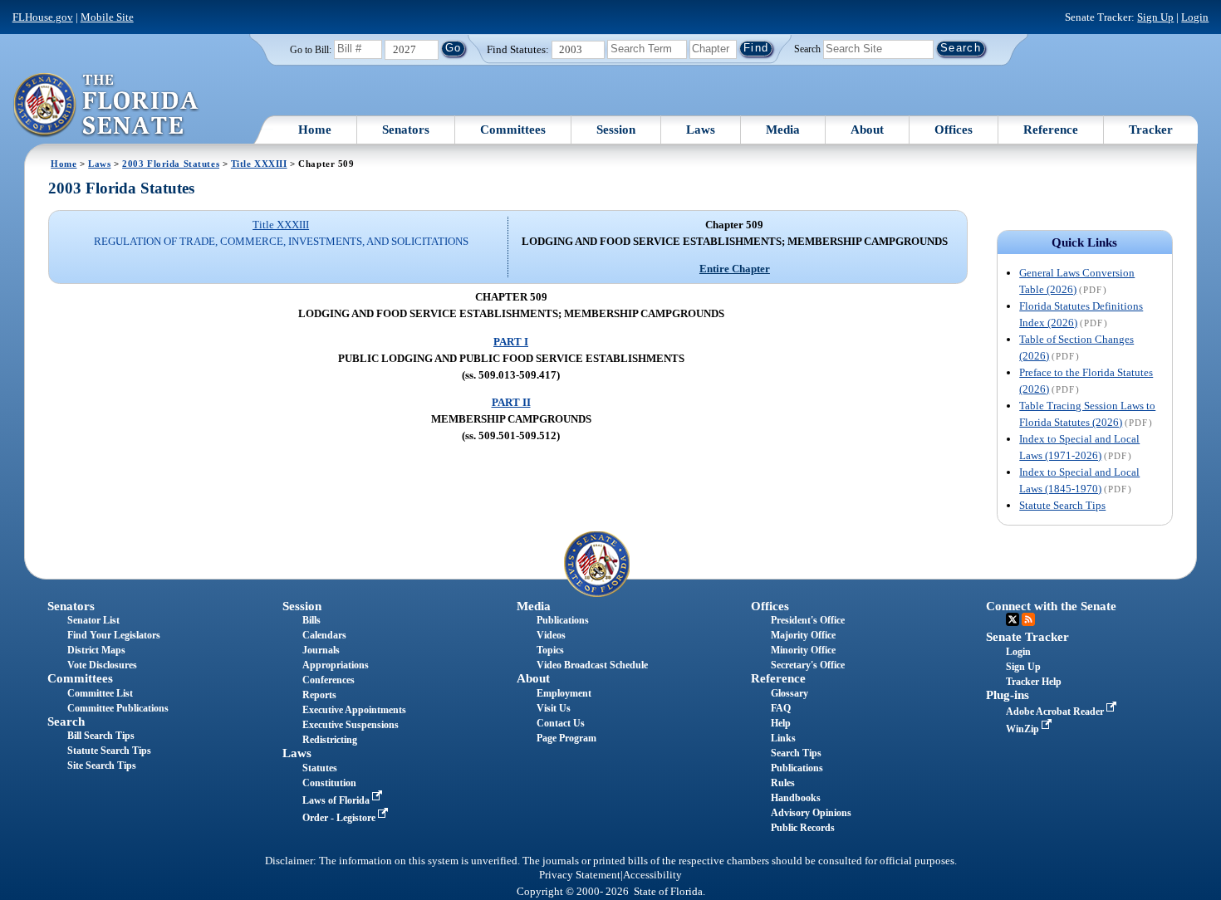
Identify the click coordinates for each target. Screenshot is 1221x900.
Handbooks (796, 798)
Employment (564, 693)
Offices (953, 129)
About (867, 129)
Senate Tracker (1027, 636)
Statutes (319, 768)
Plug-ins (1007, 695)
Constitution (329, 783)
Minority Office (803, 650)
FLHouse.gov (42, 17)
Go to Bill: (310, 50)
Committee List (100, 693)
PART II (511, 402)
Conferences (328, 680)
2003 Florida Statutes (170, 164)
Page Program (566, 738)
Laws (700, 129)
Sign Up (1155, 17)
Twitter (1012, 619)
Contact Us (561, 723)
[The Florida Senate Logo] (106, 105)
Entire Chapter (734, 268)
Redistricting (329, 740)
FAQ (781, 708)
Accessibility (652, 875)
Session (615, 129)
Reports (319, 695)
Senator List (93, 620)
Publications (563, 620)
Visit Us (554, 708)
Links (783, 738)
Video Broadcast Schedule (592, 665)
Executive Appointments (354, 710)
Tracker (1151, 129)
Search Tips (796, 753)
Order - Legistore (340, 818)
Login (1195, 17)
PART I (510, 341)
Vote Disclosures (102, 665)
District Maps (96, 650)
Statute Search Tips (1062, 505)
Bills (311, 620)
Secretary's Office (808, 665)
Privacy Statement (579, 875)
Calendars (324, 635)
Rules (783, 783)
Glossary (789, 693)
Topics (550, 650)
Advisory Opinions (811, 813)
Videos (551, 635)
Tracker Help (1034, 681)
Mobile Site (107, 17)
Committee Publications (118, 708)
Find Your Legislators (113, 635)
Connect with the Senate (1051, 606)
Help (781, 723)
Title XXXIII (259, 164)
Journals (321, 650)
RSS (1028, 619)
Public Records (803, 828)
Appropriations (335, 665)
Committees (513, 129)
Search (807, 48)
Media (783, 129)
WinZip (1024, 729)
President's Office (808, 620)
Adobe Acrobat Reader (1056, 711)
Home (314, 129)
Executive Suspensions (350, 725)
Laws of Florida (337, 800)
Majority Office (803, 635)
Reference (1050, 129)
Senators (405, 129)
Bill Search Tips (101, 735)
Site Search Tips (101, 765)
